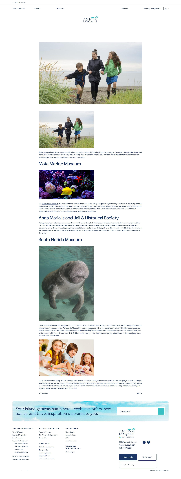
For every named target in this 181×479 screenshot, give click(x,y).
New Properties (17, 438)
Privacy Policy (165, 470)
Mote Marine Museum (50, 204)
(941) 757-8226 (19, 2)
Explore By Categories (20, 441)
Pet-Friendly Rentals (21, 446)
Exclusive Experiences (46, 447)
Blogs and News (44, 456)
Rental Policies (71, 435)
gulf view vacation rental (106, 383)
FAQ (67, 438)
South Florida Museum (47, 325)
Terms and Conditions (155, 470)
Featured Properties (19, 435)
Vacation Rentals (18, 8)
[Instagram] (148, 442)
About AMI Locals (45, 432)
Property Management (152, 8)
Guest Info (60, 8)
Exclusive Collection (21, 452)
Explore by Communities (20, 456)
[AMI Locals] (90, 19)
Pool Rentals (19, 449)
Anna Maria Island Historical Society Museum (69, 225)
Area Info (38, 8)
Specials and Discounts (20, 459)
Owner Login (147, 457)
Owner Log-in (70, 452)
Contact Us (43, 438)
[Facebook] (144, 442)
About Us (124, 8)
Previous (43, 393)
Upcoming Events (45, 453)
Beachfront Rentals (21, 443)
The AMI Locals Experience (48, 435)
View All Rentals (17, 432)
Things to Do (43, 450)
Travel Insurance (71, 441)
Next (139, 393)
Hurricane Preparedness (47, 459)
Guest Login (70, 432)
